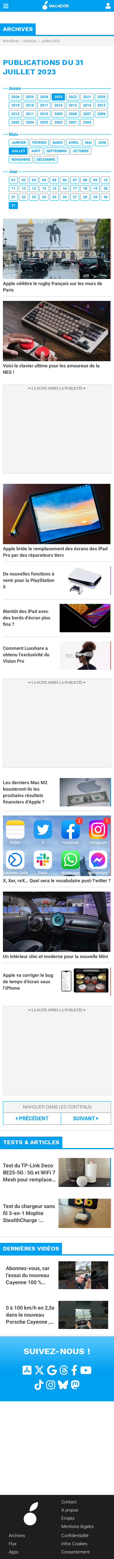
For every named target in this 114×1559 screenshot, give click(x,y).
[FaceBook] (74, 1370)
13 (34, 188)
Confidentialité (75, 1535)
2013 (101, 105)
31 (13, 205)
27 (75, 197)
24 (44, 197)
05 (54, 180)
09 (95, 180)
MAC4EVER (59, 6)
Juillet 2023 (50, 41)
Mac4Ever (10, 41)
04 (44, 180)
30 (105, 197)
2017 (44, 105)
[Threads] (63, 1370)
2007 (87, 114)
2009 (58, 114)
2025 (30, 97)
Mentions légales (77, 1526)
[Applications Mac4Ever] (27, 1370)
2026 (15, 97)
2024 (44, 97)
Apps (13, 1552)
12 (24, 188)
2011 (30, 114)
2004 (30, 122)
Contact (69, 1502)
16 (65, 188)
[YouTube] (85, 1370)
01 (13, 180)
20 (105, 188)
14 (44, 188)
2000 (87, 122)
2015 (73, 105)
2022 (73, 97)
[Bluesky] (63, 1385)
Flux (12, 1543)
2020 (101, 97)
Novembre (20, 159)
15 (54, 188)
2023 (58, 97)
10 (105, 180)
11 (13, 188)
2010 (44, 114)
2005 (15, 122)
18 (85, 188)
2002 (58, 122)
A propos (69, 1510)
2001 (73, 122)
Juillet (18, 151)
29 (95, 197)
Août (35, 151)
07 (75, 180)
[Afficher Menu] (5, 6)
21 (13, 197)
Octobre (81, 151)
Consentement (75, 1552)
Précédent (34, 1118)
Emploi (67, 1518)
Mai (88, 143)
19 (95, 188)
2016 (58, 105)
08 (85, 180)
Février (39, 143)
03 (34, 180)
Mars (58, 143)
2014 (87, 105)
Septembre (56, 151)
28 (85, 197)
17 (75, 188)
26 (65, 197)
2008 (73, 114)
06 (65, 180)
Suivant (84, 1118)
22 (24, 197)
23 (34, 197)
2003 (44, 122)
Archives (30, 41)
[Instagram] (50, 1385)
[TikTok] (39, 1385)
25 (54, 197)
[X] (39, 1370)
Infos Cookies (74, 1543)
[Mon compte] (108, 6)
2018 (30, 105)
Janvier (18, 143)
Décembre (46, 159)
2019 (15, 105)
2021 (87, 97)
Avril (74, 143)
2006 (101, 114)
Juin (102, 143)
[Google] (52, 1370)
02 (24, 180)
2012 (15, 114)
